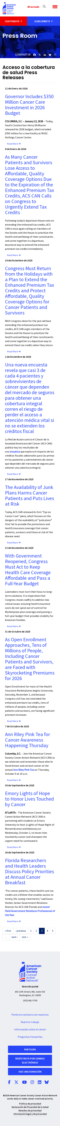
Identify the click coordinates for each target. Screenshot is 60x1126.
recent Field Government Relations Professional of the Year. (30, 911)
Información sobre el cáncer (30, 1029)
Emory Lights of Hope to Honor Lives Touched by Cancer (29, 799)
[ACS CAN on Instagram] (32, 1082)
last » (25, 937)
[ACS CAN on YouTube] (24, 1082)
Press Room (19, 35)
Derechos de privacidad (30, 1110)
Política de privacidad (30, 1103)
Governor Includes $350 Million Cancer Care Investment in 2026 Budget (29, 104)
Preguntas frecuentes (30, 1037)
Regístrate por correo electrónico (30, 1060)
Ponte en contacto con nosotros (30, 1014)
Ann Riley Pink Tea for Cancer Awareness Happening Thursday (27, 740)
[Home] (9, 8)
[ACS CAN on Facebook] (9, 1082)
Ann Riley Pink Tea (23, 770)
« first (8, 931)
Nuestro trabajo (30, 1022)
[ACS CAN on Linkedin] (39, 1082)
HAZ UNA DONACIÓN (30, 1071)
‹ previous (20, 931)
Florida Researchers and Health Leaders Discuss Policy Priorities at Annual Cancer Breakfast (29, 871)
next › (14, 937)
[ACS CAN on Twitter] (16, 1082)
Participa (30, 1049)
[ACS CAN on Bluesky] (47, 1082)
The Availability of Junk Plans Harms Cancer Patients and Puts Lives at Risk (29, 495)
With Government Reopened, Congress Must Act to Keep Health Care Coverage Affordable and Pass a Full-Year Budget (28, 570)
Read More (12, 143)
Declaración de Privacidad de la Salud (30, 1107)
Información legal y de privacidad (30, 1114)
